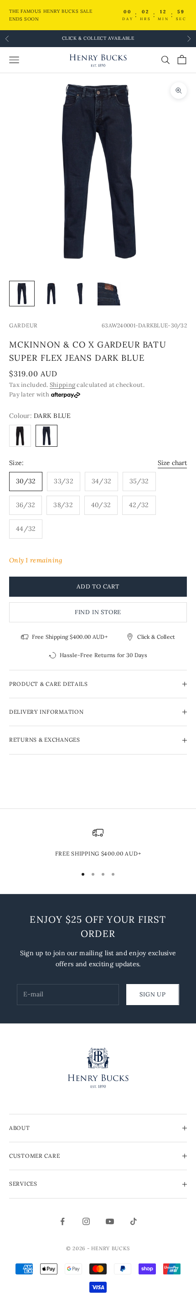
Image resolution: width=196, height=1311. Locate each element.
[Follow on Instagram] (86, 1221)
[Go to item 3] (80, 293)
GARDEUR (23, 325)
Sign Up (152, 994)
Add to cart (98, 586)
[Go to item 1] (22, 293)
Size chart (172, 463)
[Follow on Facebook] (62, 1221)
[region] (98, 842)
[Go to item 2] (51, 293)
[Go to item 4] (109, 293)
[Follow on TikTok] (133, 1221)
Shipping (62, 385)
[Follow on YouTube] (109, 1221)
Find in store (98, 612)
